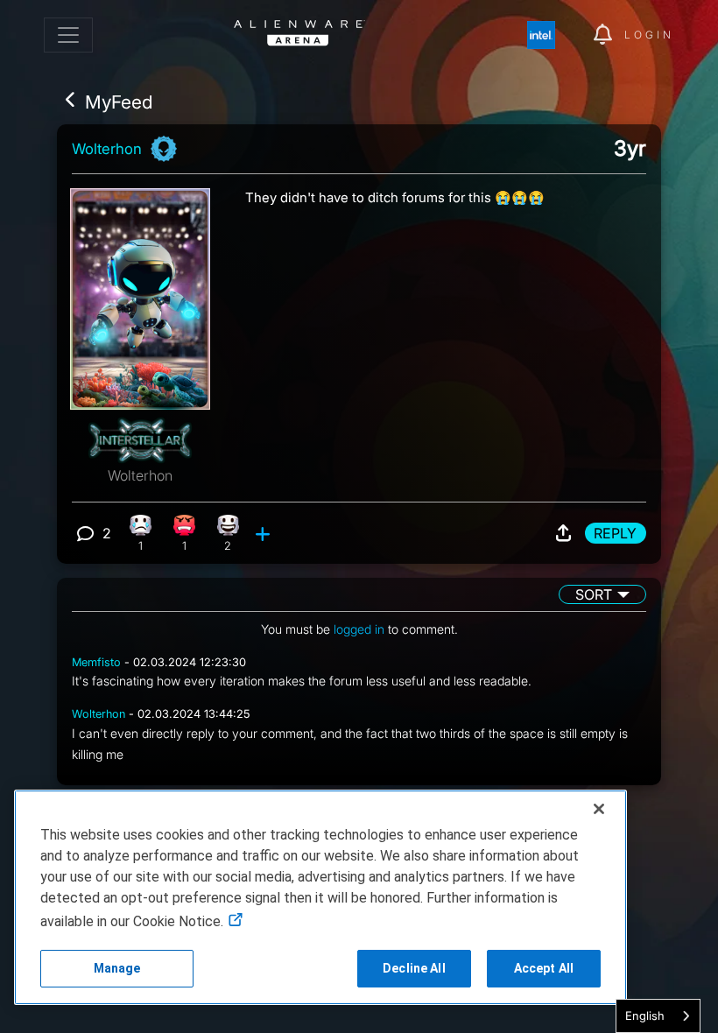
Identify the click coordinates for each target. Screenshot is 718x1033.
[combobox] (658, 1016)
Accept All (544, 968)
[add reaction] (265, 533)
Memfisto (96, 662)
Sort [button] (593, 594)
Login (649, 34)
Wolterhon (107, 149)
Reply (615, 533)
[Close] (599, 809)
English (645, 1015)
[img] (550, 35)
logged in (359, 629)
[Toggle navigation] (68, 35)
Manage (117, 968)
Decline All (414, 968)
